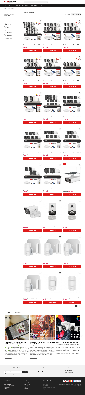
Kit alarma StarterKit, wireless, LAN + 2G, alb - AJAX (31, 261)
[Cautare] (47, 2)
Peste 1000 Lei (7, 38)
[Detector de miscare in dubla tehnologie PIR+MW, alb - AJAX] (72, 283)
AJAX (6, 23)
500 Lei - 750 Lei (8, 35)
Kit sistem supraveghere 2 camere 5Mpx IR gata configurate (52, 189)
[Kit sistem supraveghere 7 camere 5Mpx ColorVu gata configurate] (72, 31)
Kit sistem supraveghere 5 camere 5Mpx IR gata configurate (72, 153)
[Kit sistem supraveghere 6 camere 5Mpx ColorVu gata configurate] (32, 67)
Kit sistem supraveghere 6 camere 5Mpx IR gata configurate (52, 153)
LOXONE (6, 27)
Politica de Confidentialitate (13, 374)
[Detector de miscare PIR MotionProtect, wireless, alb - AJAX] (52, 283)
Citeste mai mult (8, 358)
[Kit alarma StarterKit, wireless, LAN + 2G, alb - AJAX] (32, 247)
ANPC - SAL (26, 388)
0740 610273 (69, 370)
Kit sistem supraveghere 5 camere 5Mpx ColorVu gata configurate (51, 81)
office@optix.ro (69, 372)
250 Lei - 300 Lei (8, 32)
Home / (5, 8)
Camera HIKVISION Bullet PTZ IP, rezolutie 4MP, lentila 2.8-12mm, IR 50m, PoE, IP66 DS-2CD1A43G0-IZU (32, 225)
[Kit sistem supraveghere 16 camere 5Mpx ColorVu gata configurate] (32, 31)
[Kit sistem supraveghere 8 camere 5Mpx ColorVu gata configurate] (52, 31)
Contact (5, 388)
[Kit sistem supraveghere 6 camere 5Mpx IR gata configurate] (52, 139)
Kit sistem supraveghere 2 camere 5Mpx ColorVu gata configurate (31, 117)
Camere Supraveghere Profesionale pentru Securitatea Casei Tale (16, 342)
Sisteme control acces (8, 16)
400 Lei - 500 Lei (8, 34)
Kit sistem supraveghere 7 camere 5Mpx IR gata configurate (32, 153)
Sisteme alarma (7, 15)
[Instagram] (46, 371)
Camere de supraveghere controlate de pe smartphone (42, 342)
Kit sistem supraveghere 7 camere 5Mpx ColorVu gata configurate (71, 45)
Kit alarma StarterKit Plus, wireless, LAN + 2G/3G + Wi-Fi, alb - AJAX (51, 261)
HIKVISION (7, 24)
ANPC (25, 387)
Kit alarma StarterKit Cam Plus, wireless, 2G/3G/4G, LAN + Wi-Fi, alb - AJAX (31, 297)
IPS (5, 26)
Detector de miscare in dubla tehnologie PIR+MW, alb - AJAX (71, 297)
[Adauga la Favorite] (40, 20)
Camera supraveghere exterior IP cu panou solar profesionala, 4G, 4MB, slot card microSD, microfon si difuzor (72, 189)
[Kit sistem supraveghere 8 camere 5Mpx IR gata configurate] (72, 103)
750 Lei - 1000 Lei (8, 37)
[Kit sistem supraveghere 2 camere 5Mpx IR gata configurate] (52, 175)
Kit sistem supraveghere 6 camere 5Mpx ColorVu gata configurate (31, 81)
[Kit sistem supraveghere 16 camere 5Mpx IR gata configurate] (52, 103)
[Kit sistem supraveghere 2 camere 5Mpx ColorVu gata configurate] (32, 103)
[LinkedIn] (42, 371)
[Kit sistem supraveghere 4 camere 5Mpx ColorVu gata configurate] (72, 67)
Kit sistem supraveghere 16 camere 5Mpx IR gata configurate (52, 117)
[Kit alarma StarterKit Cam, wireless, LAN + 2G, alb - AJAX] (72, 247)
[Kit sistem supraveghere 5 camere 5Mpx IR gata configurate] (72, 139)
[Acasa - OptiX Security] (10, 2)
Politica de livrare (7, 387)
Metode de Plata (27, 382)
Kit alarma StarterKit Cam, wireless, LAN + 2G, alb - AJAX (71, 261)
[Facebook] (38, 371)
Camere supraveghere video (9, 14)
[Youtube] (40, 371)
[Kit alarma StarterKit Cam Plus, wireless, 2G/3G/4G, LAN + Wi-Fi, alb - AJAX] (32, 283)
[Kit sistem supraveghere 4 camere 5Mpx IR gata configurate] (32, 175)
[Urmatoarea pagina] (79, 306)
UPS (4, 18)
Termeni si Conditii (7, 384)
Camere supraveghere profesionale (67, 342)
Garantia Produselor (27, 385)
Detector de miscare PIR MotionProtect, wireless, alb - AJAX (51, 297)
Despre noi (6, 382)
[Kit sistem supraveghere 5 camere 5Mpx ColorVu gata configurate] (52, 67)
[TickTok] (44, 371)
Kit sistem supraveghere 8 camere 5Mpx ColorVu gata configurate (51, 45)
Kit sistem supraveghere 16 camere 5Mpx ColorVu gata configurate (32, 45)
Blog (44, 5)
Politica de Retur (27, 384)
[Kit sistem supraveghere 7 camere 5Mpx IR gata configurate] (32, 139)
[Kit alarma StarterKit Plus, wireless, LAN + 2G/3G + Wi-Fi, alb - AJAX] (52, 247)
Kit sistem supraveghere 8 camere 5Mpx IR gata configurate (72, 117)
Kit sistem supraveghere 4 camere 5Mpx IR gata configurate (32, 189)
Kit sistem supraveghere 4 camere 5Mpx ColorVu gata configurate (71, 81)
